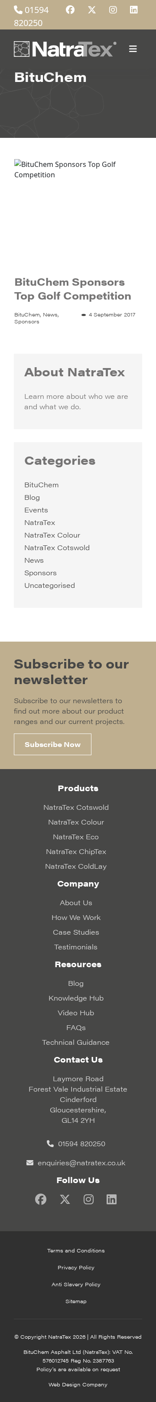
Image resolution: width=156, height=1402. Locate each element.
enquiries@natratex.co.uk (80, 1162)
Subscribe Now (53, 744)
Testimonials (76, 947)
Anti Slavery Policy (76, 1284)
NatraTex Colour (52, 535)
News (34, 560)
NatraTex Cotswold (57, 547)
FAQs (76, 1027)
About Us (76, 902)
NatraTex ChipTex (76, 851)
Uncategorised (49, 585)
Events (36, 510)
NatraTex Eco (76, 836)
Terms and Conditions (76, 1250)
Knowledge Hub (76, 998)
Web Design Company (78, 1384)
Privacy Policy (76, 1267)
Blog (32, 497)
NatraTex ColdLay (76, 866)
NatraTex (39, 522)
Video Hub (76, 1012)
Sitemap (76, 1301)
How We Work (76, 917)
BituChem (41, 484)
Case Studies (76, 932)
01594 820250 (80, 1143)
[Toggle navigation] (133, 49)
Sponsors (40, 572)
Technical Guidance (76, 1042)
